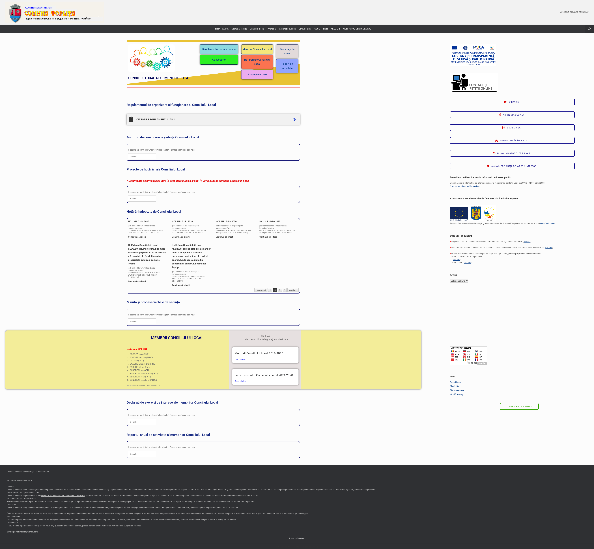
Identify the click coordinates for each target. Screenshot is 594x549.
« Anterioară (261, 290)
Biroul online (305, 28)
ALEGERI (335, 28)
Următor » (293, 290)
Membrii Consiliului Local (257, 49)
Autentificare (455, 382)
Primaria (271, 28)
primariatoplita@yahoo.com (25, 531)
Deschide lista (241, 359)
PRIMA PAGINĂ (221, 28)
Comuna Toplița (239, 28)
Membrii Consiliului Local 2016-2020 (259, 353)
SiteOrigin (301, 538)
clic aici (527, 241)
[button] (589, 29)
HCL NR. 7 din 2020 (138, 221)
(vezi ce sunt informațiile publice (464, 185)
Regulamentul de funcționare (219, 49)
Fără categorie (139, 385)
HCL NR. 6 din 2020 (182, 221)
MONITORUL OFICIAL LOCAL (357, 28)
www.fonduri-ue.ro (548, 223)
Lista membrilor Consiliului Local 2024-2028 (264, 375)
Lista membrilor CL (153, 385)
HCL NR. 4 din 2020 (269, 221)
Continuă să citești (137, 236)
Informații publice (287, 28)
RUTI (325, 28)
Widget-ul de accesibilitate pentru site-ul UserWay (63, 495)
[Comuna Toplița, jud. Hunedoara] (54, 12)
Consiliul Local (257, 28)
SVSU (317, 28)
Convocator (219, 59)
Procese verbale (257, 74)
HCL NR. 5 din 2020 (226, 221)
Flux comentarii (457, 390)
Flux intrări (454, 386)
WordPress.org (456, 394)
